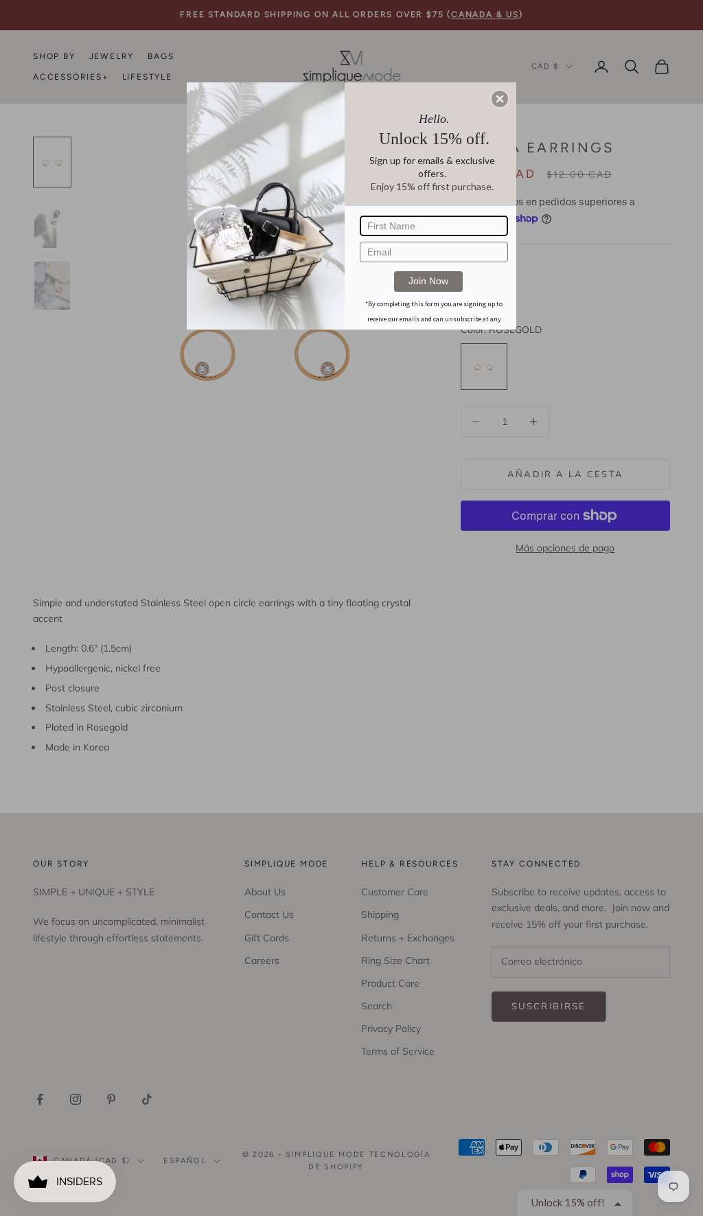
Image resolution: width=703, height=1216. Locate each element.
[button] (500, 99)
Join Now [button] (428, 280)
